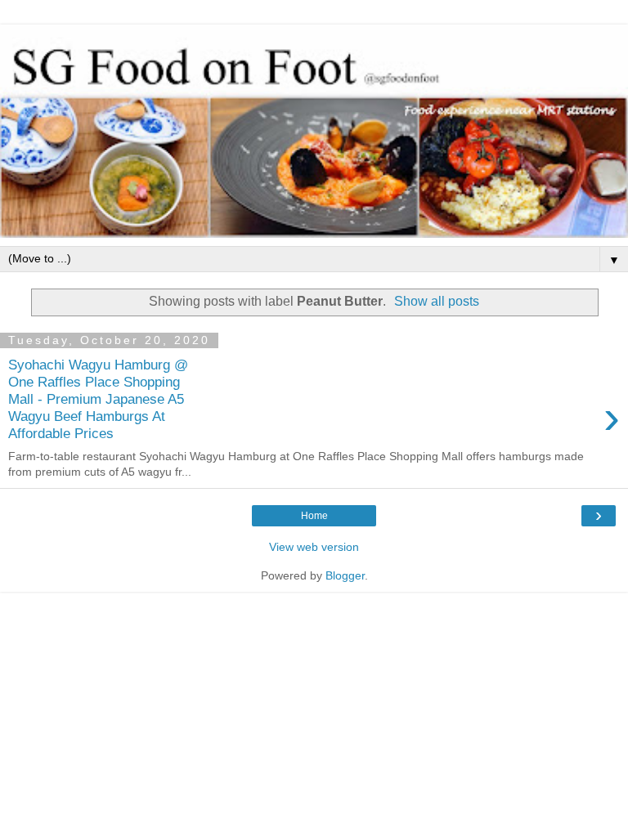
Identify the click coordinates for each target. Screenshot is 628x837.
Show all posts (436, 301)
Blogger (345, 575)
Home (314, 515)
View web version (314, 546)
